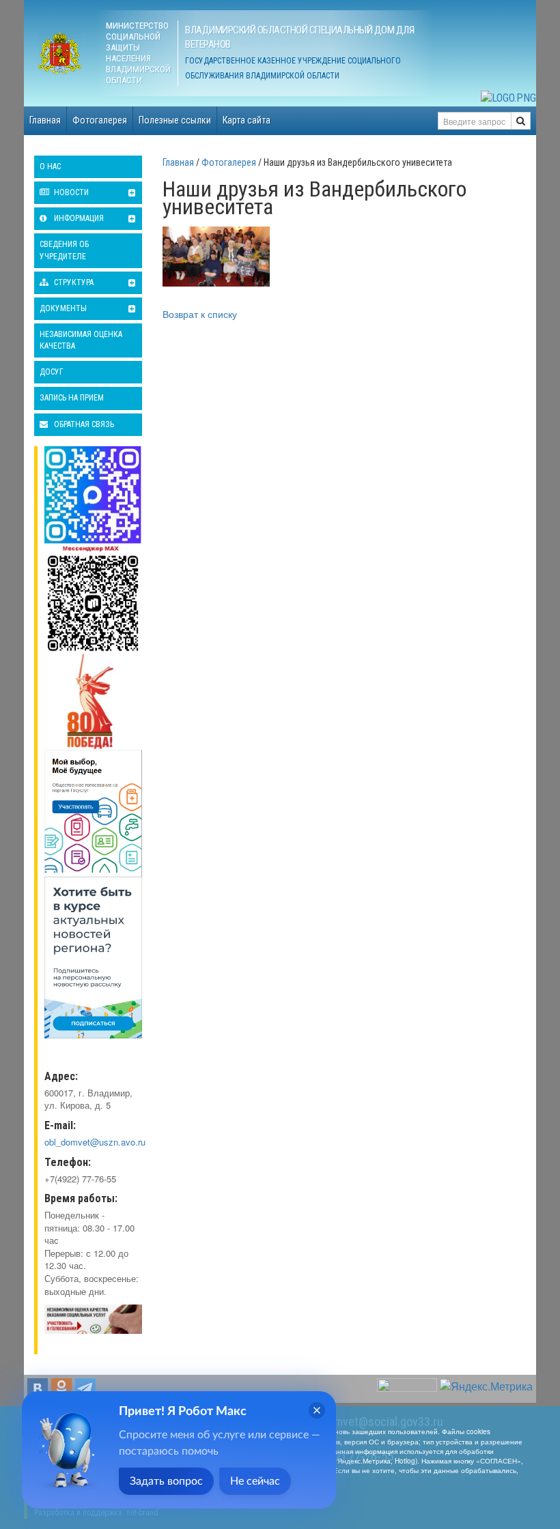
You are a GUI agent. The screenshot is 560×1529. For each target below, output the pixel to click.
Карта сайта (246, 120)
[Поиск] (521, 121)
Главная (45, 120)
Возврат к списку (200, 314)
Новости (70, 192)
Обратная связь (83, 424)
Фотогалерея (99, 120)
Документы (63, 308)
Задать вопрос (166, 1481)
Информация (78, 218)
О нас (50, 166)
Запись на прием (72, 398)
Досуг (52, 372)
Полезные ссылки (175, 120)
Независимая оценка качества (81, 340)
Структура (73, 282)
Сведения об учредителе (64, 250)
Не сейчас (255, 1481)
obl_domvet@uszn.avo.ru (94, 1141)
